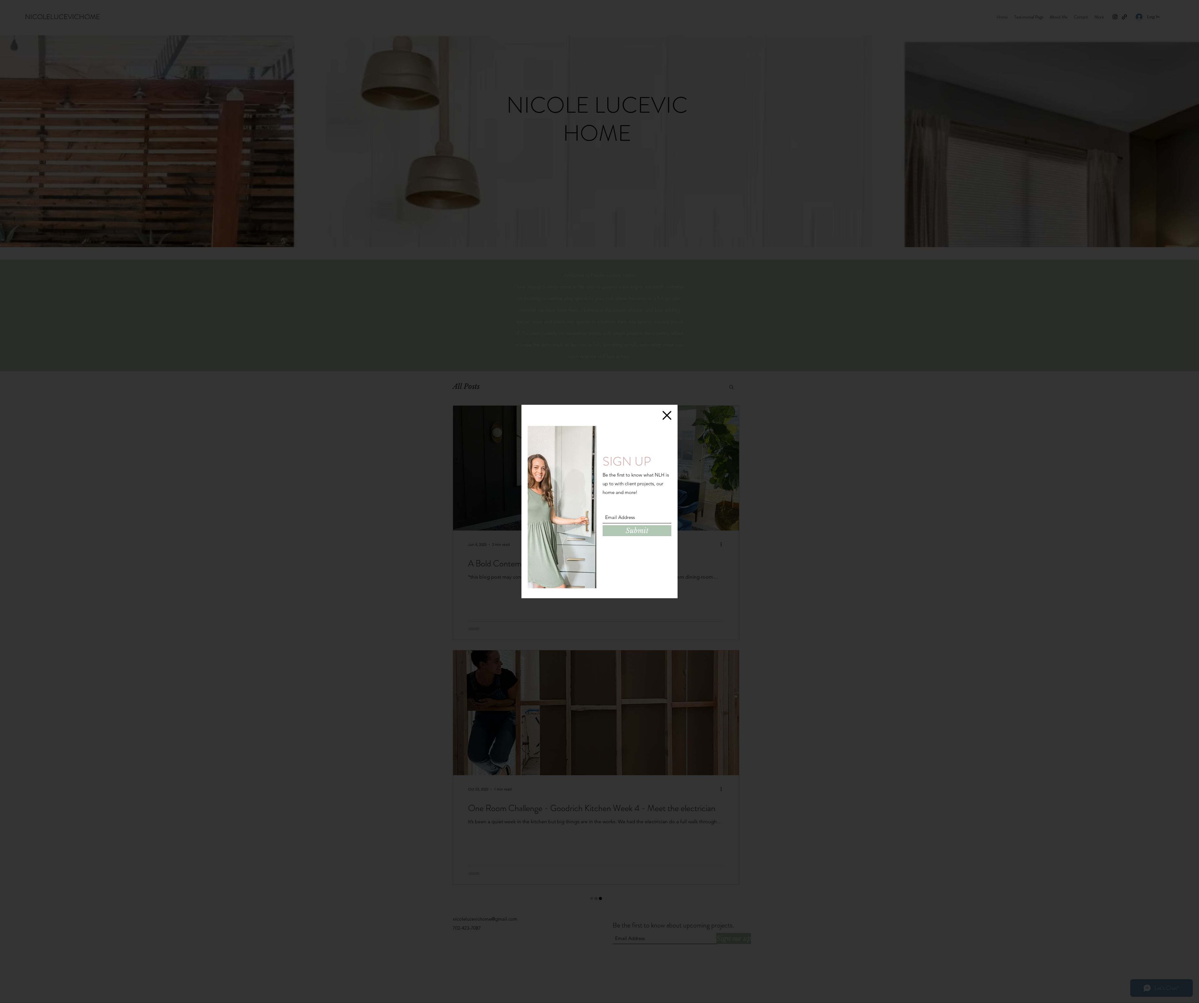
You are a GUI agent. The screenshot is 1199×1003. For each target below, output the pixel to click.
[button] (667, 415)
